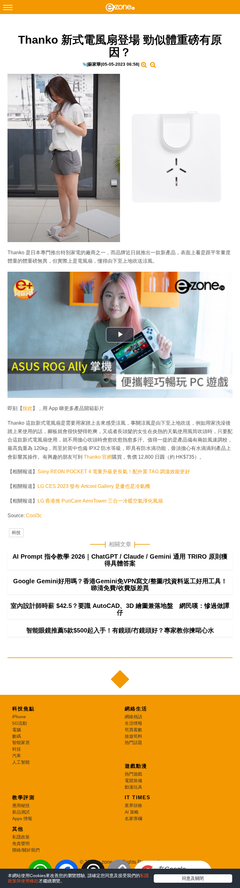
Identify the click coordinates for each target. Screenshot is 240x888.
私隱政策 (21, 836)
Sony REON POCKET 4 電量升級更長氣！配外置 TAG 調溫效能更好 (114, 471)
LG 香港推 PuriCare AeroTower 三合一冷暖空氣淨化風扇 (100, 501)
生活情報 (133, 723)
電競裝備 (133, 780)
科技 (16, 532)
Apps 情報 (22, 818)
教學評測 (23, 797)
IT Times (138, 797)
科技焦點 (23, 708)
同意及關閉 (193, 878)
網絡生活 (136, 708)
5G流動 (19, 723)
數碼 (16, 736)
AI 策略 (132, 811)
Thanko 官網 (98, 457)
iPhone (19, 716)
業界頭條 (133, 805)
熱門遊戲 (133, 773)
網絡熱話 (133, 716)
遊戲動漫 (136, 766)
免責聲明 (21, 843)
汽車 (16, 755)
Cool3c (34, 515)
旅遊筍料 (133, 736)
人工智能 (21, 762)
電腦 (16, 729)
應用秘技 (21, 805)
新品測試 (21, 811)
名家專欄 (133, 818)
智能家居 (21, 742)
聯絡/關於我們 (26, 849)
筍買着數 (133, 729)
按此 (27, 408)
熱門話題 (133, 742)
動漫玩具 (133, 787)
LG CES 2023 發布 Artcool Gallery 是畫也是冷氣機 (94, 486)
